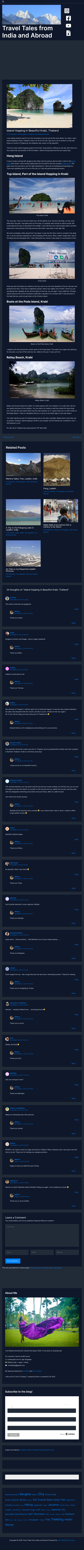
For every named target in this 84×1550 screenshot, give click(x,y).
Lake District (16, 1510)
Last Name (11, 1424)
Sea (7, 1519)
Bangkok (25, 1494)
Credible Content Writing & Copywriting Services (37, 1450)
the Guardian (36, 1371)
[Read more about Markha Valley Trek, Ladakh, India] (23, 464)
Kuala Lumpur (65, 1505)
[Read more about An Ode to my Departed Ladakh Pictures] (23, 553)
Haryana (57, 530)
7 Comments (10, 533)
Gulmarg (8, 1505)
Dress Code (50, 1494)
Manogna (13, 1073)
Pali (47, 1514)
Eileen (12, 632)
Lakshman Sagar (28, 1510)
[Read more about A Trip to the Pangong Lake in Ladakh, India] (23, 512)
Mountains (39, 1514)
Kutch (73, 1505)
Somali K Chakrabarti (17, 1108)
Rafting (58, 1514)
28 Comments (48, 530)
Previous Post (8, 437)
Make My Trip (58, 1509)
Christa (12, 1143)
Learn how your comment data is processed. (46, 1268)
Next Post (77, 437)
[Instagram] (67, 10)
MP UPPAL (13, 597)
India (17, 533)
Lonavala (48, 1510)
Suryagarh (33, 1520)
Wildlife (68, 1519)
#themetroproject (12, 1495)
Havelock (16, 1505)
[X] (68, 33)
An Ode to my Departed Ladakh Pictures (21, 570)
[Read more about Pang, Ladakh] (56, 469)
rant (62, 1514)
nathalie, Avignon (16, 780)
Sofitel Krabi (66, 163)
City (41, 1494)
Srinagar (20, 1520)
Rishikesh (69, 1514)
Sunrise (25, 1520)
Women (9, 1524)
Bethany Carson (15, 743)
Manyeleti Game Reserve (16, 1514)
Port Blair (52, 1514)
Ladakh (22, 533)
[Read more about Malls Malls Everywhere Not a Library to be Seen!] (60, 510)
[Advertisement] (42, 57)
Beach (34, 1495)
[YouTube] (68, 25)
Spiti (15, 1520)
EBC (35, 1499)
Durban (29, 1500)
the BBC (26, 1371)
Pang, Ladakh (49, 488)
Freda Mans (14, 863)
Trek (27, 482)
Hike (22, 1505)
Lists (43, 1510)
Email (10, 1407)
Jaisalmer (53, 1504)
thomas (12, 668)
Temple (41, 1520)
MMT (30, 1514)
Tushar (12, 968)
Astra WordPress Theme (66, 1540)
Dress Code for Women (15, 1500)
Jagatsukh (38, 1505)
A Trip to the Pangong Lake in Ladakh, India (20, 528)
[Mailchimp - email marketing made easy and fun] (67, 1434)
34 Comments (12, 134)
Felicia (12, 828)
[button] (3, 1)
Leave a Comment (49, 491)
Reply (77, 609)
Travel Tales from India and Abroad (27, 31)
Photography (22, 134)
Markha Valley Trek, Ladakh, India (21, 478)
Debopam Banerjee (16, 933)
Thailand (31, 134)
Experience (70, 1500)
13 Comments (10, 482)
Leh (38, 1509)
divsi (11, 1038)
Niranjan (13, 898)
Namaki (12, 703)
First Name (11, 1416)
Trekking (57, 1519)
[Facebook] (68, 18)
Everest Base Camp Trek (51, 1499)
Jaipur (45, 1505)
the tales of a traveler (18, 1003)
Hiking (28, 1504)
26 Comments (10, 574)
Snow (11, 1520)
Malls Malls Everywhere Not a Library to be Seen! (57, 526)
